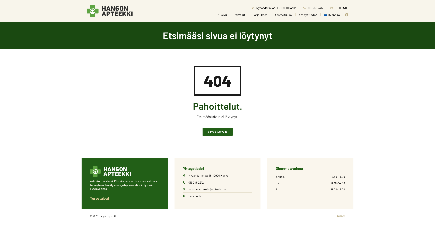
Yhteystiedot (308, 15)
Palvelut (239, 15)
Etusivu (222, 15)
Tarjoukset (259, 15)
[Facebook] (346, 15)
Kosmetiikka (283, 15)
